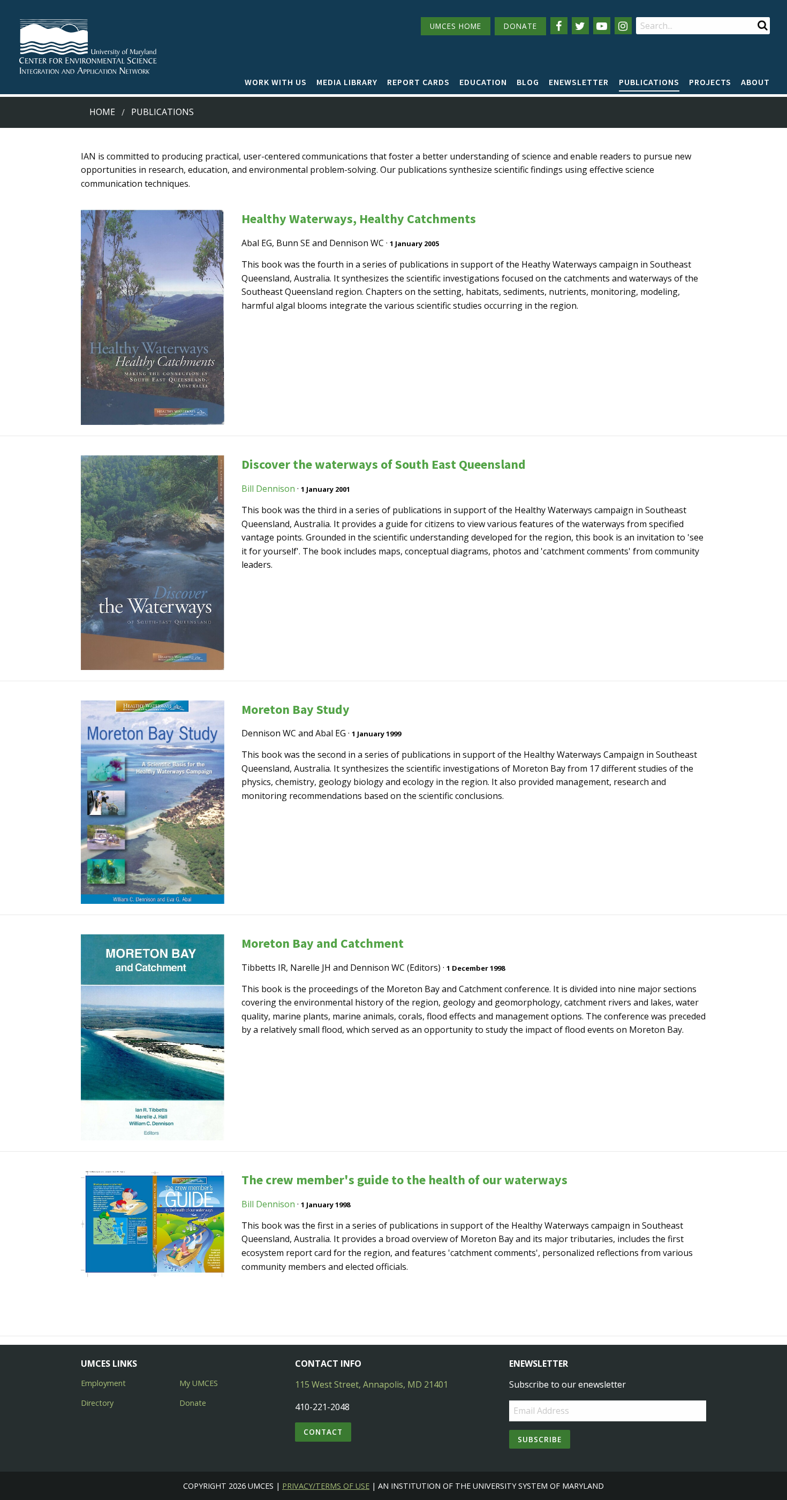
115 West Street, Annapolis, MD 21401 (371, 1384)
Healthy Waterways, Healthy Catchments (358, 218)
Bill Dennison (268, 488)
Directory (97, 1403)
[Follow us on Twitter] (580, 25)
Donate (192, 1403)
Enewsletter (579, 82)
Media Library (346, 82)
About (755, 82)
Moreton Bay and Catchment (322, 943)
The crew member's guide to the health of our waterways (404, 1179)
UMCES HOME (455, 26)
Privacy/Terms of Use (325, 1486)
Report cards (418, 82)
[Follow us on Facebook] (558, 25)
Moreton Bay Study (295, 709)
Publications (649, 82)
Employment (103, 1383)
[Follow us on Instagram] (623, 25)
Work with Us (276, 82)
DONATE (520, 26)
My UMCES (198, 1383)
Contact (323, 1432)
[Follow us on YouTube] (601, 25)
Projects (710, 82)
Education (483, 82)
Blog (528, 82)
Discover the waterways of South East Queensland (383, 464)
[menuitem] (276, 82)
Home (102, 112)
